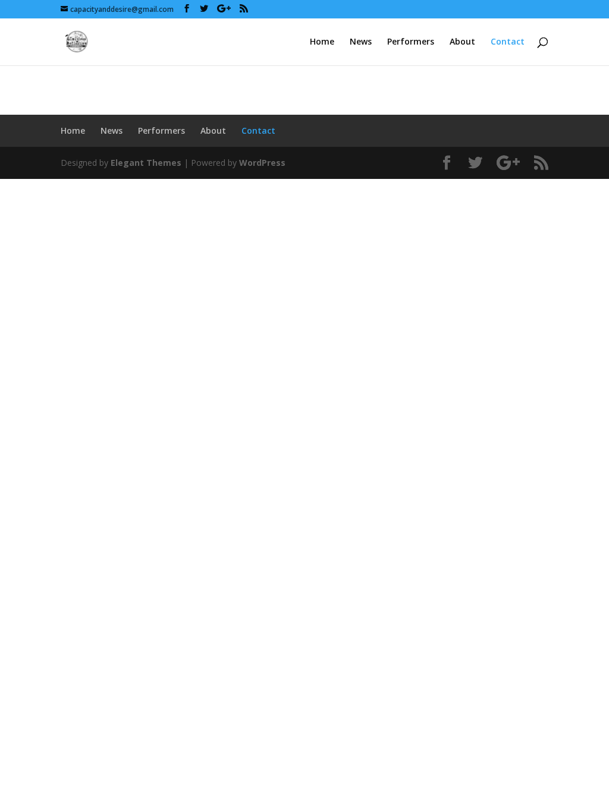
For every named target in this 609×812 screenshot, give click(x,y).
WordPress (262, 162)
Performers (410, 42)
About (462, 42)
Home (322, 42)
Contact (508, 42)
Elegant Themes (146, 162)
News (361, 42)
